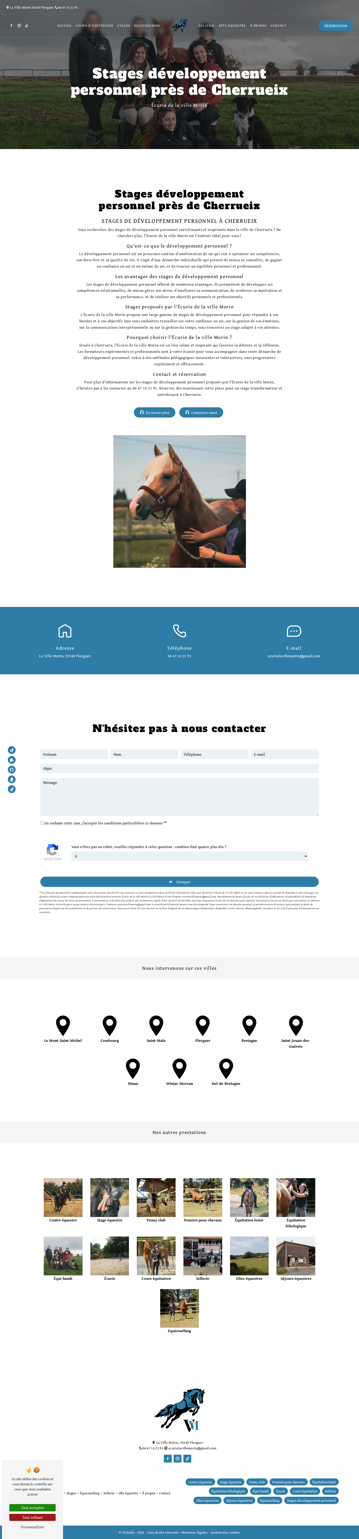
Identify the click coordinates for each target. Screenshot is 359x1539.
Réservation (336, 26)
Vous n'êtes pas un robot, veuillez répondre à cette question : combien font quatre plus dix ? (148, 847)
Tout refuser (32, 1517)
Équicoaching (147, 25)
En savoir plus (157, 412)
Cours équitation (305, 1491)
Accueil (64, 25)
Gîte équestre (232, 25)
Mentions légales (194, 1532)
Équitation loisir (324, 1482)
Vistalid (128, 1532)
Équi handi (261, 1491)
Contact (278, 25)
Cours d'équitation (94, 25)
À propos (258, 25)
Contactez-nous (204, 412)
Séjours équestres (239, 1500)
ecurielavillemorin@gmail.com (294, 656)
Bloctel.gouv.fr (253, 908)
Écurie (280, 1491)
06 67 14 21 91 (68, 7)
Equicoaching (269, 1500)
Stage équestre (231, 1482)
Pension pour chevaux (288, 1482)
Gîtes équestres (207, 1500)
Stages (123, 25)
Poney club (257, 1482)
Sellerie (207, 25)
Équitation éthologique (228, 1491)
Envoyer (183, 882)
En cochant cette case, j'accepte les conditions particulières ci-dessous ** (105, 823)
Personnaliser (32, 1527)
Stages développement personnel (311, 1500)
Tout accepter (32, 1507)
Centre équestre (200, 1482)
